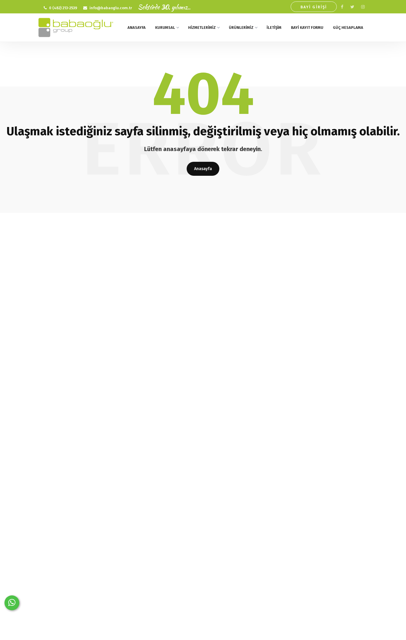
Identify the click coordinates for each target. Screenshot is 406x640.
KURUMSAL (165, 27)
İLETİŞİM (274, 27)
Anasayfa (203, 168)
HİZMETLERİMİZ (202, 27)
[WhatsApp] (11, 602)
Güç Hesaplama (348, 27)
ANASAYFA (137, 27)
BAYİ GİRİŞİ (313, 7)
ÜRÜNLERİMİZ (241, 27)
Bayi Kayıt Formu (307, 27)
